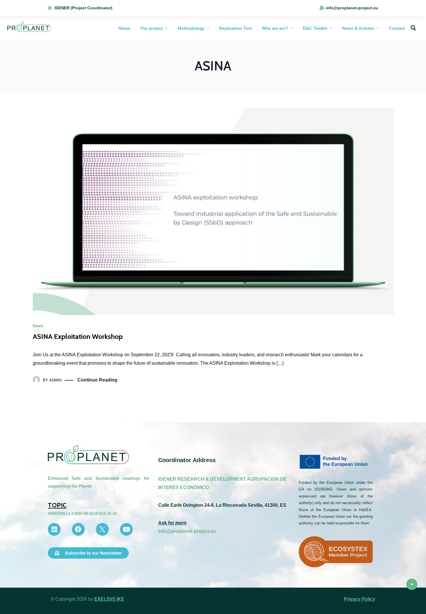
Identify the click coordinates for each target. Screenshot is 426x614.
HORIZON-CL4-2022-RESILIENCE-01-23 (82, 513)
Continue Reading (97, 379)
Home (124, 28)
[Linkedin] (54, 529)
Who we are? (275, 28)
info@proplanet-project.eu (187, 531)
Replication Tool (235, 28)
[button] (88, 553)
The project (151, 28)
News (38, 326)
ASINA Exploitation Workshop (78, 336)
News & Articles (358, 28)
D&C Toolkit (315, 28)
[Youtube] (126, 529)
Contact (397, 28)
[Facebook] (78, 529)
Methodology (191, 28)
